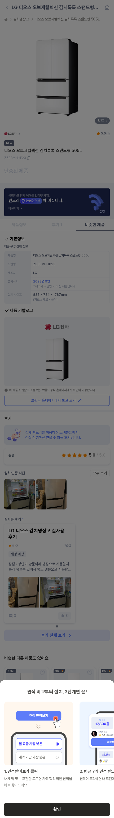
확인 (57, 809)
